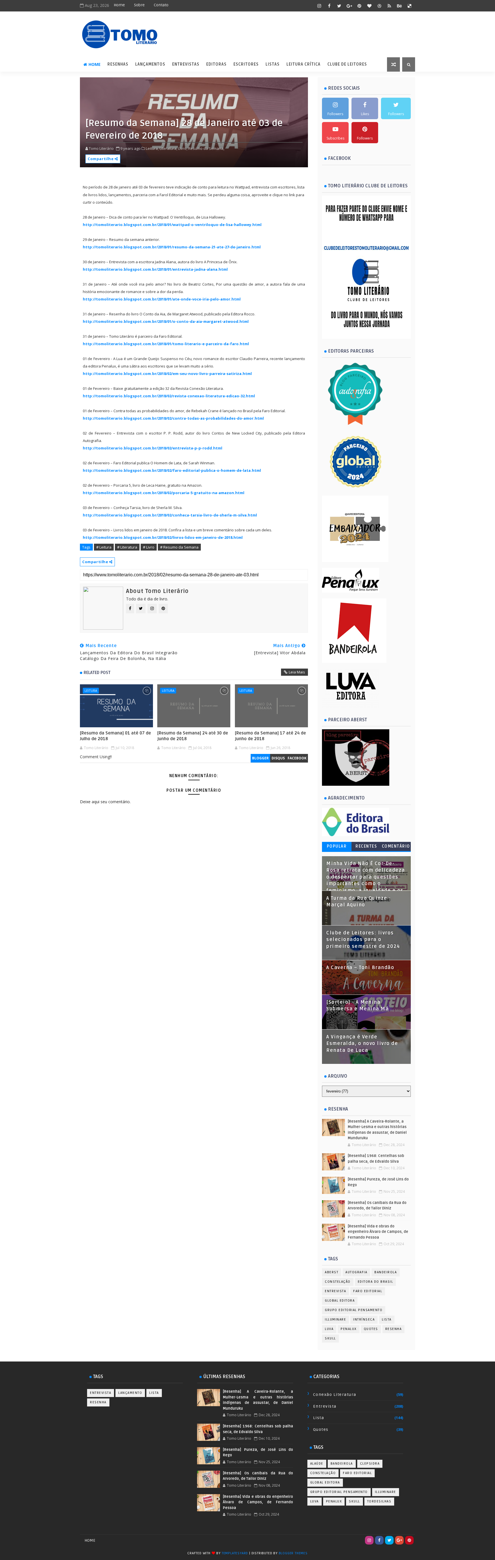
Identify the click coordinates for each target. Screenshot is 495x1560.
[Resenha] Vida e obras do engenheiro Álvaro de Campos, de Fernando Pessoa (378, 1232)
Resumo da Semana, (206, 148)
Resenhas (117, 64)
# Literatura (127, 547)
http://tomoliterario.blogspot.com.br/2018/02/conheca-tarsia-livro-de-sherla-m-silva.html (170, 515)
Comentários (396, 847)
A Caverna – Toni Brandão (360, 967)
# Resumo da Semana (179, 547)
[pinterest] (359, 5)
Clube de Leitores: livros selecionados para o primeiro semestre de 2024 (363, 939)
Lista (387, 1319)
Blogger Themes (293, 1553)
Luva (329, 1329)
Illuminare (335, 1319)
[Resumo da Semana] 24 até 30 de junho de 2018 (192, 735)
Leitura (91, 690)
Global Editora (340, 1300)
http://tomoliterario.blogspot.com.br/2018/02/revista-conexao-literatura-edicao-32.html (169, 395)
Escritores (246, 64)
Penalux (349, 1329)
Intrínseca (364, 1319)
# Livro (148, 547)
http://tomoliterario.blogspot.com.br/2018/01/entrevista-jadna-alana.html (155, 269)
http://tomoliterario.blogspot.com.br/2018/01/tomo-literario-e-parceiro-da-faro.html (166, 343)
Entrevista (335, 1291)
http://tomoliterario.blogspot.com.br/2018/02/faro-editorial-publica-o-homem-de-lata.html (172, 470)
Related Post (97, 672)
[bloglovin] (369, 5)
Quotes (371, 1329)
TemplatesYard (235, 1553)
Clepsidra (370, 1463)
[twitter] (339, 5)
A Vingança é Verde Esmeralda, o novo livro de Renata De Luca (362, 1043)
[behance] (399, 5)
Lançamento (130, 1393)
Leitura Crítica (303, 64)
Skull (330, 1338)
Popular (337, 846)
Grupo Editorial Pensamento (353, 1310)
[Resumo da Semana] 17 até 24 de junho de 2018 (270, 735)
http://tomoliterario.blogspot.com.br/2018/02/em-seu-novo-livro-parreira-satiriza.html (167, 373)
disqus (278, 758)
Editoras (216, 64)
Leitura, (152, 148)
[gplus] (349, 5)
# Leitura (103, 547)
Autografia (356, 1272)
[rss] (389, 5)
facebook (297, 758)
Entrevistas (185, 64)
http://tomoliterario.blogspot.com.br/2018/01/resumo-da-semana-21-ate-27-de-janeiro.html (172, 246)
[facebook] (329, 5)
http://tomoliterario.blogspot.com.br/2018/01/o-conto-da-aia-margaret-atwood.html (166, 321)
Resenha (393, 1329)
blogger (260, 758)
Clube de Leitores (347, 64)
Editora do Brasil (375, 1282)
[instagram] (319, 5)
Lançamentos (150, 64)
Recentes (366, 846)
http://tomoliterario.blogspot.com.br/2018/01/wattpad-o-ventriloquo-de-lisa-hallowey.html (172, 224)
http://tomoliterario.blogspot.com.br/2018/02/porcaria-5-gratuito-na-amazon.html (163, 492)
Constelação (338, 1282)
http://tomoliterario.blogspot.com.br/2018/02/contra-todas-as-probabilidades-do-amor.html (173, 418)
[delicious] (409, 5)
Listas (273, 64)
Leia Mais (297, 672)
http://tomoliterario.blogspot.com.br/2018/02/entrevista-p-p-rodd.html (152, 448)
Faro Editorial (367, 1291)
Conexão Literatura (334, 1394)
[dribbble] (379, 5)
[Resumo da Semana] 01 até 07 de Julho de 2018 (115, 735)
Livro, (182, 148)
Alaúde (316, 1463)
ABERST (331, 1272)
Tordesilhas (379, 1501)
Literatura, (168, 148)
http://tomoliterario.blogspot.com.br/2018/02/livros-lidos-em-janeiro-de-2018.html (163, 537)
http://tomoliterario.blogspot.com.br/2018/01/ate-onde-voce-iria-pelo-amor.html (162, 299)
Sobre (139, 5)
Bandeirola (385, 1272)
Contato (161, 5)
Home (119, 5)
